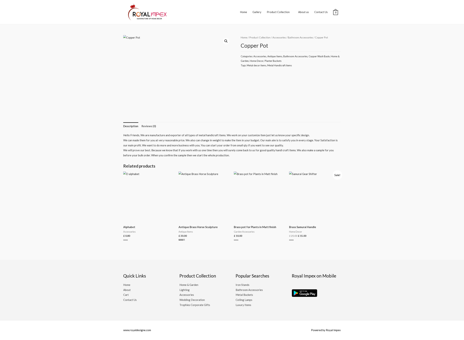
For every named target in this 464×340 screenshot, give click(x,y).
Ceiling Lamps (244, 299)
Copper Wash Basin (319, 56)
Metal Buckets (244, 294)
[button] (226, 41)
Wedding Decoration (192, 299)
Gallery (256, 12)
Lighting (184, 289)
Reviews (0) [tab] (149, 126)
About (127, 289)
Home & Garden (188, 284)
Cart (126, 294)
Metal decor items (256, 65)
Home (243, 12)
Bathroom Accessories (300, 37)
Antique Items (274, 56)
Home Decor (256, 60)
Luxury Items (243, 304)
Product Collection (278, 12)
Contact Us (321, 12)
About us (303, 12)
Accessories (279, 37)
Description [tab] (130, 126)
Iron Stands (242, 284)
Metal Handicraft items (279, 65)
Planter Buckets (272, 60)
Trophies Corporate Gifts (194, 304)
